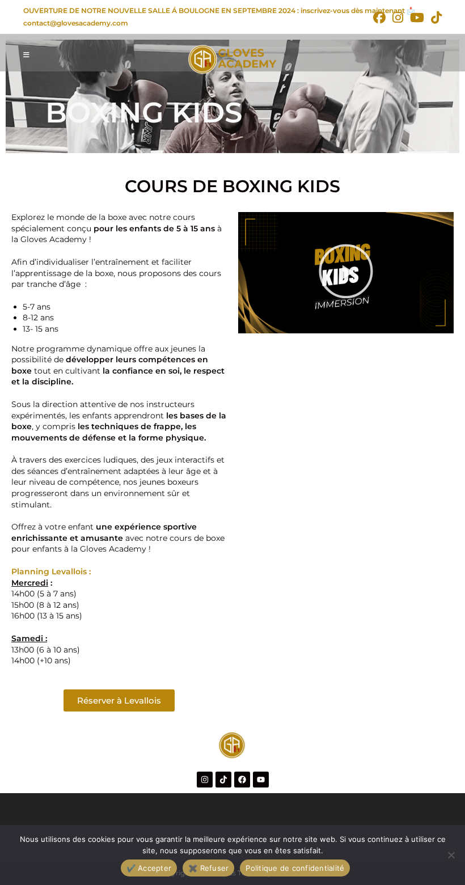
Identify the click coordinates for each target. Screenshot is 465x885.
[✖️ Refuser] (450, 855)
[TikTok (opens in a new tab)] (435, 17)
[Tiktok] (223, 779)
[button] (346, 273)
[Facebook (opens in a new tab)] (379, 17)
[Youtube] (261, 779)
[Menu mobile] (26, 54)
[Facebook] (242, 779)
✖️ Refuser (208, 868)
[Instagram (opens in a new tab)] (398, 17)
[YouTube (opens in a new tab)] (417, 17)
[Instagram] (205, 779)
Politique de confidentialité (295, 868)
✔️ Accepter (149, 868)
